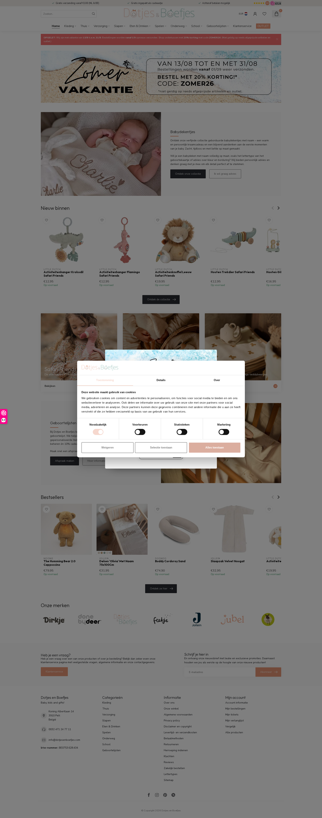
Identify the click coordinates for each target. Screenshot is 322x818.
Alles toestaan (214, 447)
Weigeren (107, 447)
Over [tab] (217, 380)
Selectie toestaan (161, 447)
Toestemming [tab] (105, 380)
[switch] (140, 432)
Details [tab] (161, 380)
